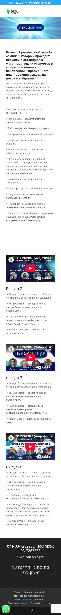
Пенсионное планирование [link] (29, 595)
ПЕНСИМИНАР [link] (23, 599)
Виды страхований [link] (34, 592)
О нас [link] (17, 592)
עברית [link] (47, 603)
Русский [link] (35, 603)
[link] (12, 11)
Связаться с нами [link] (17, 603)
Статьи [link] (39, 599)
